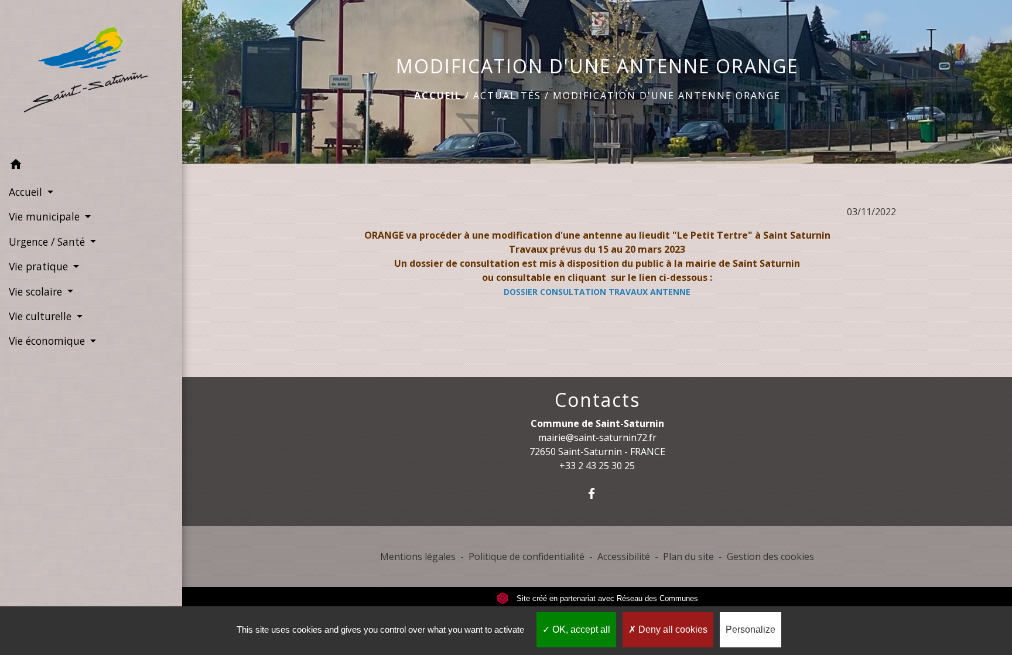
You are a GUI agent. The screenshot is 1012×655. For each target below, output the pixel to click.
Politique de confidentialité (526, 556)
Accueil (437, 95)
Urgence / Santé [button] (48, 242)
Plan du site (688, 556)
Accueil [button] (27, 192)
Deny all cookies (671, 629)
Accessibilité (623, 556)
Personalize (750, 629)
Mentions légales (418, 556)
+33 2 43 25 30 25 (597, 465)
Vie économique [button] (48, 341)
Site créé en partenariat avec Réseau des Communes (606, 598)
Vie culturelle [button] (41, 316)
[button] (91, 165)
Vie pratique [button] (40, 266)
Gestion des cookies (770, 556)
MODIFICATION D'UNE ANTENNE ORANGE (667, 95)
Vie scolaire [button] (37, 291)
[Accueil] (91, 76)
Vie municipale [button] (46, 216)
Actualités (507, 95)
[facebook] (597, 493)
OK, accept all (580, 629)
